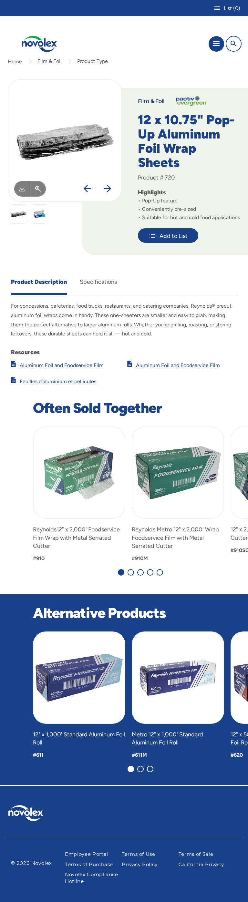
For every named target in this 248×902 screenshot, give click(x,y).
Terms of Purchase (89, 864)
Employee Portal (86, 854)
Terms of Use (138, 854)
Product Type (92, 61)
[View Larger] (38, 189)
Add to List (174, 236)
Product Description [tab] (39, 281)
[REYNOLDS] (188, 101)
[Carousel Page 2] (131, 572)
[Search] (234, 44)
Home (15, 61)
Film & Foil (49, 61)
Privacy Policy (140, 864)
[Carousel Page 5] (160, 572)
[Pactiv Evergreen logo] (31, 814)
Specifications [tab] (98, 281)
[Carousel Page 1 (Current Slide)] (121, 572)
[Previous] (87, 189)
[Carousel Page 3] (140, 572)
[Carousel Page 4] (150, 572)
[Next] (107, 189)
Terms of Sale (196, 854)
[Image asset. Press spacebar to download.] (22, 189)
